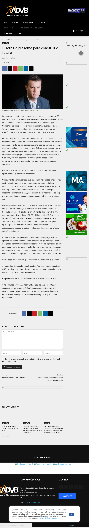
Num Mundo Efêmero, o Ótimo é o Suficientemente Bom (10, 428)
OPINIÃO (9, 40)
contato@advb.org (35, 502)
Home (2, 40)
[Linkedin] (79, 22)
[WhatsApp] (20, 68)
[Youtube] (76, 22)
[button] (61, 31)
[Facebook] (67, 22)
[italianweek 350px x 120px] (76, 261)
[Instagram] (70, 22)
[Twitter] (73, 22)
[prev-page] (3, 437)
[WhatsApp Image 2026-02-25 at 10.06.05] (76, 10)
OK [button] (72, 515)
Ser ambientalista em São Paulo (14, 378)
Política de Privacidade (47, 518)
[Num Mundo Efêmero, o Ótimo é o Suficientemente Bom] (11, 417)
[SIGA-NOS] (73, 483)
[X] (10, 68)
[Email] (31, 68)
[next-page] (7, 437)
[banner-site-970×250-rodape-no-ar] (32, 394)
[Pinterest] (15, 68)
